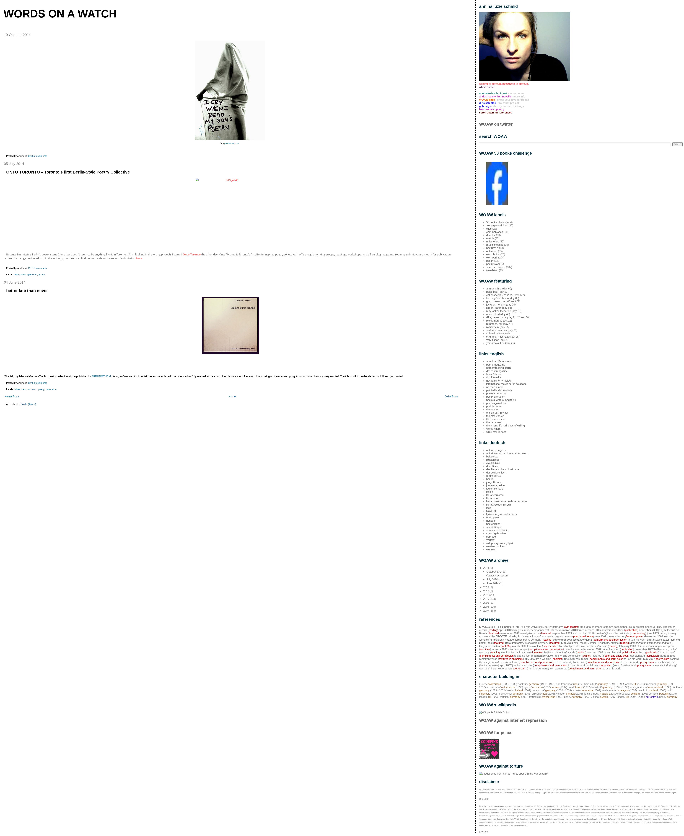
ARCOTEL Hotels (506, 636)
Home (232, 396)
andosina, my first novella (495, 96)
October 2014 (494, 571)
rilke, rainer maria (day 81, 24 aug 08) (508, 317)
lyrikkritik (491, 511)
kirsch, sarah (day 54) (499, 307)
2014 (486, 567)
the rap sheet (493, 422)
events (490, 238)
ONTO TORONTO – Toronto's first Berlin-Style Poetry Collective (68, 172)
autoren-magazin (496, 450)
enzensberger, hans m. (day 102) (505, 294)
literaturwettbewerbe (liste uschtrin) (506, 501)
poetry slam (493, 263)
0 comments (40, 383)
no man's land (494, 387)
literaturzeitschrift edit (498, 504)
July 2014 (492, 579)
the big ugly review (497, 412)
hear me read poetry (491, 109)
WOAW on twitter (496, 124)
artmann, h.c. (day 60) (499, 288)
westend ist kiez (495, 546)
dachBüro (492, 466)
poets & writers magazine (501, 399)
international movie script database (506, 383)
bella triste (492, 456)
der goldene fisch (496, 472)
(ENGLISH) (483, 799)
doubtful (490, 235)
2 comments (40, 156)
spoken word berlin (497, 530)
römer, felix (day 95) (497, 326)
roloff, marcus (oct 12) (499, 320)
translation (51, 389)
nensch (490, 520)
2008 (486, 606)
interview (555, 629)
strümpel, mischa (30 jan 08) (502, 336)
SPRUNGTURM (101, 376)
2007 (486, 610)
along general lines (497, 225)
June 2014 (492, 583)
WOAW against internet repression (513, 720)
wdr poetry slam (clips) (499, 543)
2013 (486, 587)
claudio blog (493, 462)
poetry (41, 274)
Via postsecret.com (497, 575)
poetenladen (493, 523)
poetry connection (496, 393)
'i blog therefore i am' (508, 626)
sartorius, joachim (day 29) (501, 330)
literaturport (492, 498)
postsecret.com (231, 143)
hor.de (489, 478)
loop (488, 507)
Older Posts (451, 396)
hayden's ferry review (498, 380)
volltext (490, 539)
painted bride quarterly (499, 390)
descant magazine (497, 370)
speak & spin (493, 527)
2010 (486, 598)
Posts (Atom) (28, 404)
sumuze (491, 536)
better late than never (27, 290)
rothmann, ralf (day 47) (499, 323)
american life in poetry (499, 361)
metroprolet (492, 517)
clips (489, 228)
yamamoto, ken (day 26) (500, 343)
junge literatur (494, 482)
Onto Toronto (192, 254)
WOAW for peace (495, 732)
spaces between (495, 267)
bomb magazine (495, 364)
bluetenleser (493, 459)
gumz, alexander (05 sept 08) (503, 301)
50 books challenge (497, 222)
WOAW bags (487, 99)
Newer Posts (12, 396)
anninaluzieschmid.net (493, 93)
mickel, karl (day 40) (498, 314)
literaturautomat (495, 494)
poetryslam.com (495, 396)
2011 (486, 594)
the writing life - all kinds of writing (505, 425)
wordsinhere (493, 428)
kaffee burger (514, 639)
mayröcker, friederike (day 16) (503, 310)
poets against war (496, 403)
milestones (20, 274)
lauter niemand (494, 488)
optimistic (32, 274)
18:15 (30, 156)
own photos (493, 254)
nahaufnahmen (610, 649)
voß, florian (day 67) (497, 339)
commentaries (494, 231)
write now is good (496, 431)
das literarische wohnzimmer (503, 469)
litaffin (489, 491)
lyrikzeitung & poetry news (501, 514)
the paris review (495, 419)
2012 (486, 591)
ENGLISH (484, 832)
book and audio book (617, 655)
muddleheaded (494, 244)
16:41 (30, 268)
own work (32, 389)
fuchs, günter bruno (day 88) (502, 298)
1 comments (40, 268)
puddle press (493, 406)
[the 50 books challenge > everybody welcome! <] (497, 203)
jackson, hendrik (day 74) (501, 304)
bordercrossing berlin (498, 367)
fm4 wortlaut (534, 646)
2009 (486, 602)
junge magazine (495, 485)
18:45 (30, 383)
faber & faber (493, 374)
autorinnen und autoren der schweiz (507, 453)
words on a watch (60, 13)
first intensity (493, 377)
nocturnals (492, 247)
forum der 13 (493, 475)
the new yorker (495, 415)
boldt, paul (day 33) (497, 291)
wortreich (491, 549)
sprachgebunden (496, 533)
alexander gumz (582, 639)
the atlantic (492, 409)
